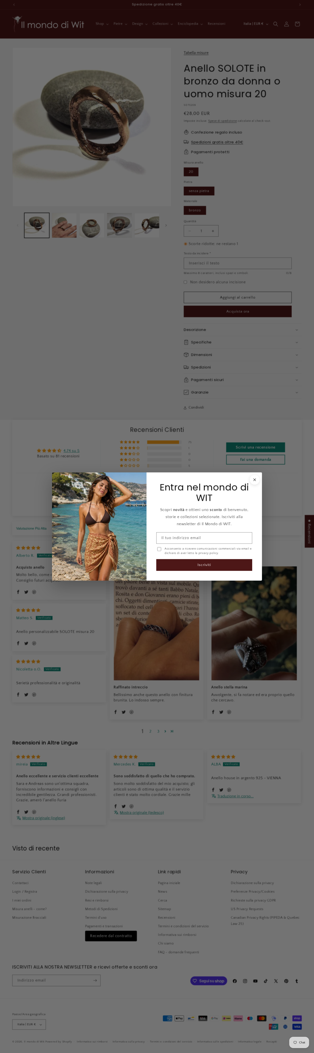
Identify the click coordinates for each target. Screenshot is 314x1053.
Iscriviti (204, 565)
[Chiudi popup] (255, 480)
